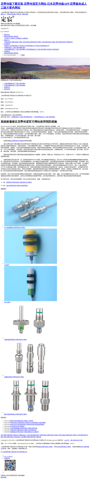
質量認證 (19, 38)
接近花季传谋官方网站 (16, 140)
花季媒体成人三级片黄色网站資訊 (14, 47)
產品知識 (56, 49)
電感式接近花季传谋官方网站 (13, 42)
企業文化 (13, 38)
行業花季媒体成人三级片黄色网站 (36, 49)
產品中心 (3, 14)
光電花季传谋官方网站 (48, 42)
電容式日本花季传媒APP (27, 45)
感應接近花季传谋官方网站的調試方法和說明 (25, 432)
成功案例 (7, 44)
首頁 (8, 117)
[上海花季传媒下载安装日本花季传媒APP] (8, 22)
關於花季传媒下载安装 (11, 36)
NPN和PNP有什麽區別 (18, 426)
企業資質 (25, 38)
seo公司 (66, 440)
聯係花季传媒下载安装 (14, 14)
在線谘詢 (7, 458)
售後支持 (50, 49)
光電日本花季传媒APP (42, 45)
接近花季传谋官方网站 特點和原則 (17, 185)
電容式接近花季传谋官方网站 (32, 42)
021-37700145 (8, 456)
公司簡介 (7, 38)
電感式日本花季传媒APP (11, 45)
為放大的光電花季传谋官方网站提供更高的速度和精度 (27, 424)
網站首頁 (7, 34)
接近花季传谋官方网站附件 (64, 42)
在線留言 (7, 51)
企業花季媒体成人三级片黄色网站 (14, 49)
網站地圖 (25, 14)
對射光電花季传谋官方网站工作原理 (22, 421)
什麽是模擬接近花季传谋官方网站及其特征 (24, 428)
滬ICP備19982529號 (76, 440)
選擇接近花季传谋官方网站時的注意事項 (19, 182)
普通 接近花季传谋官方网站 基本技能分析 (24, 430)
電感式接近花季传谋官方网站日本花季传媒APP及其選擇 (28, 422)
